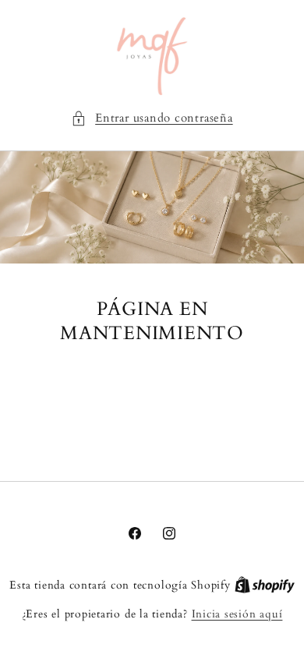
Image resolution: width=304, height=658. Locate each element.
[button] (151, 118)
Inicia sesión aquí (237, 614)
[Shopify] (265, 585)
